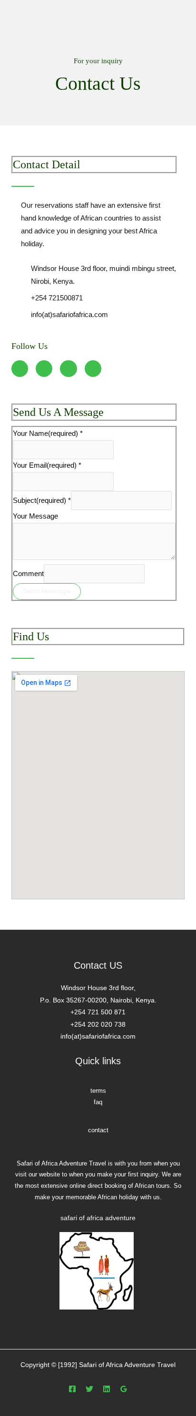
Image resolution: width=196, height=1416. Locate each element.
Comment (28, 574)
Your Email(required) (47, 465)
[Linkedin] (106, 1389)
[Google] (123, 1389)
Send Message (47, 591)
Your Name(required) (48, 433)
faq (98, 1102)
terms (98, 1090)
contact (98, 1130)
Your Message (35, 516)
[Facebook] (72, 1389)
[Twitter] (89, 1389)
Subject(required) (42, 500)
